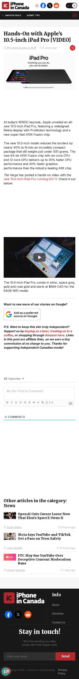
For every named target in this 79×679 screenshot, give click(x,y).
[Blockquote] (33, 402)
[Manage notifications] (8, 671)
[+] (51, 402)
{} (47, 402)
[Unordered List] (29, 402)
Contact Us (58, 622)
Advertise (58, 613)
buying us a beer (37, 331)
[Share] (72, 48)
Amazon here (54, 335)
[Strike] (20, 402)
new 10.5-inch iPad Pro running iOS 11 (30, 179)
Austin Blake (14, 527)
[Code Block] (38, 402)
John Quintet (14, 547)
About (55, 604)
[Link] (42, 402)
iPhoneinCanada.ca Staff (21, 47)
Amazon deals (13, 15)
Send (65, 656)
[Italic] (11, 402)
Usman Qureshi (16, 570)
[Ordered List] (25, 402)
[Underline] (16, 402)
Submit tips (33, 15)
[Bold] (7, 402)
